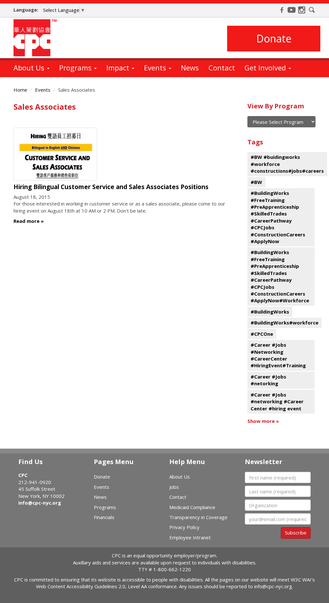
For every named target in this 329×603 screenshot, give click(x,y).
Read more (26, 221)
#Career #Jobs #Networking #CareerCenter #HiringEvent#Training (278, 355)
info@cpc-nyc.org (39, 502)
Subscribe (296, 532)
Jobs (174, 487)
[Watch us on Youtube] (292, 10)
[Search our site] (312, 10)
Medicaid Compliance (192, 507)
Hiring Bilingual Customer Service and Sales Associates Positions (111, 187)
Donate (273, 38)
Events (156, 67)
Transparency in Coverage (198, 517)
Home (20, 90)
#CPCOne (262, 334)
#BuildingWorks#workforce (284, 322)
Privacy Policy (184, 527)
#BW (256, 182)
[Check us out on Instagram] (301, 10)
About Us (29, 67)
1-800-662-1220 (172, 569)
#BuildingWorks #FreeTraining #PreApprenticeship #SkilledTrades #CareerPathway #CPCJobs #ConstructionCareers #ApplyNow (278, 217)
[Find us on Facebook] (281, 10)
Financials (104, 517)
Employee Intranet (190, 537)
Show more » (263, 421)
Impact (118, 67)
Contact (222, 67)
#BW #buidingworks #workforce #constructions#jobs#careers (287, 164)
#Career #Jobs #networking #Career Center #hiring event (277, 401)
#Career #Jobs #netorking (268, 380)
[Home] (37, 37)
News (190, 67)
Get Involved (266, 67)
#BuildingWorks (270, 311)
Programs (76, 67)
